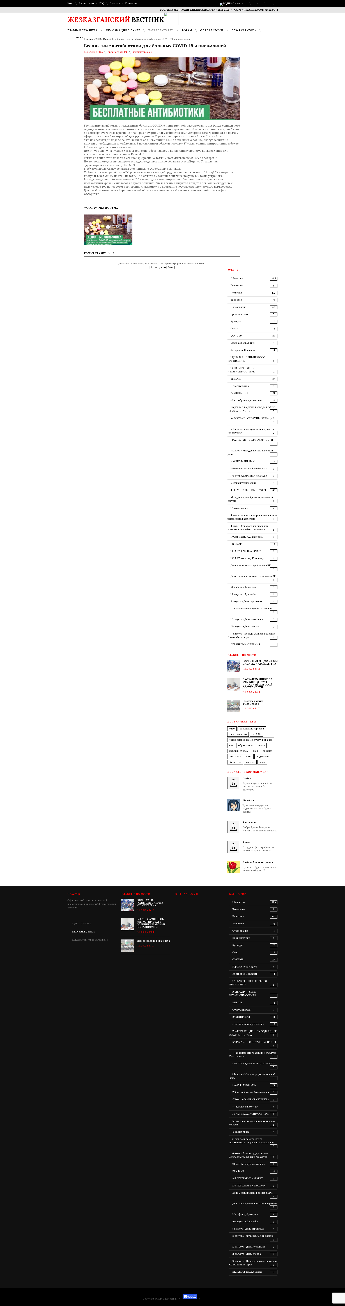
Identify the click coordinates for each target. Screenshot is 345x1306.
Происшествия (239, 314)
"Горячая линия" (240, 508)
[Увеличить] (108, 229)
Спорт (234, 328)
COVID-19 (236, 335)
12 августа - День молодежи (247, 619)
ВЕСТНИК (115, 20)
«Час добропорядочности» (246, 400)
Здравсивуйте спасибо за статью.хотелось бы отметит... (257, 784)
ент (231, 745)
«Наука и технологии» (243, 482)
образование (245, 745)
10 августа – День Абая (243, 594)
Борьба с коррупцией (243, 342)
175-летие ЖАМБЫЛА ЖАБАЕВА (249, 475)
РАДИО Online (231, 3)
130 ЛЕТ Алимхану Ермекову (247, 558)
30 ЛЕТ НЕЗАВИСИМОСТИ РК (249, 490)
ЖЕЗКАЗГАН (235, 756)
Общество (237, 278)
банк (262, 762)
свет (232, 728)
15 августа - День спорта (245, 626)
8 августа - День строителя (246, 601)
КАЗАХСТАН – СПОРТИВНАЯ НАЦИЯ (252, 418)
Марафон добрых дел (243, 587)
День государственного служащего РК (253, 576)
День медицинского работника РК (251, 565)
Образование (238, 307)
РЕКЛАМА (236, 543)
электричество (238, 734)
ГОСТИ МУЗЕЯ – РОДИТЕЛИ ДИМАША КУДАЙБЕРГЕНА (173, 9)
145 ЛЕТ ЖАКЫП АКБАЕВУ (246, 551)
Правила (115, 3)
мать (249, 756)
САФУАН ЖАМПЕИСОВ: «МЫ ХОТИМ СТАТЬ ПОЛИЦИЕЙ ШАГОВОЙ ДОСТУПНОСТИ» (267, 9)
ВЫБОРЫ (236, 378)
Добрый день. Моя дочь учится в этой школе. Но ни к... (260, 826)
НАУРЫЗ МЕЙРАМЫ (243, 461)
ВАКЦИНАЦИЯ (239, 393)
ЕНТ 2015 (256, 734)
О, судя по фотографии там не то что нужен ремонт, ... (259, 846)
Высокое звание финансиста (253, 702)
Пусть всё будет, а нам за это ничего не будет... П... (260, 866)
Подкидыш (262, 756)
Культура (236, 321)
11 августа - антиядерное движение (251, 608)
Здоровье (236, 299)
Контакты (131, 3)
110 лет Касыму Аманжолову (247, 536)
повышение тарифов (252, 728)
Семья (261, 745)
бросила (267, 750)
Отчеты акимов (240, 386)
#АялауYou (235, 762)
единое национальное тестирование (250, 739)
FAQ (101, 3)
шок (255, 750)
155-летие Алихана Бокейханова (249, 468)
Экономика (237, 285)
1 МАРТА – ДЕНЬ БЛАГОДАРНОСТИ (252, 439)
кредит (250, 762)
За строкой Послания (243, 350)
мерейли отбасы (238, 750)
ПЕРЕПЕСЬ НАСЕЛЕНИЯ (245, 644)
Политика (236, 292)
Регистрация (86, 3)
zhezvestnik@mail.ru (83, 931)
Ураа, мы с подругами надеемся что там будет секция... (257, 806)
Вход (70, 3)
